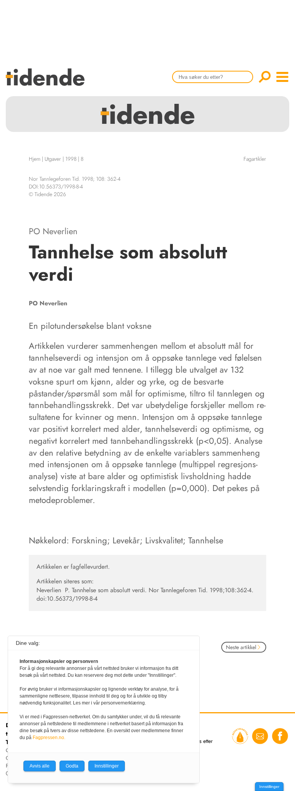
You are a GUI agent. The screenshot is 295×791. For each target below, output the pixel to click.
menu (282, 77)
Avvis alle (40, 766)
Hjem (34, 159)
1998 (70, 159)
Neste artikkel (241, 647)
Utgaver (53, 159)
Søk (265, 77)
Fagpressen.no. (49, 737)
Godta (72, 766)
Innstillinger (269, 786)
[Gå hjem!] (47, 82)
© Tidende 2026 (47, 194)
